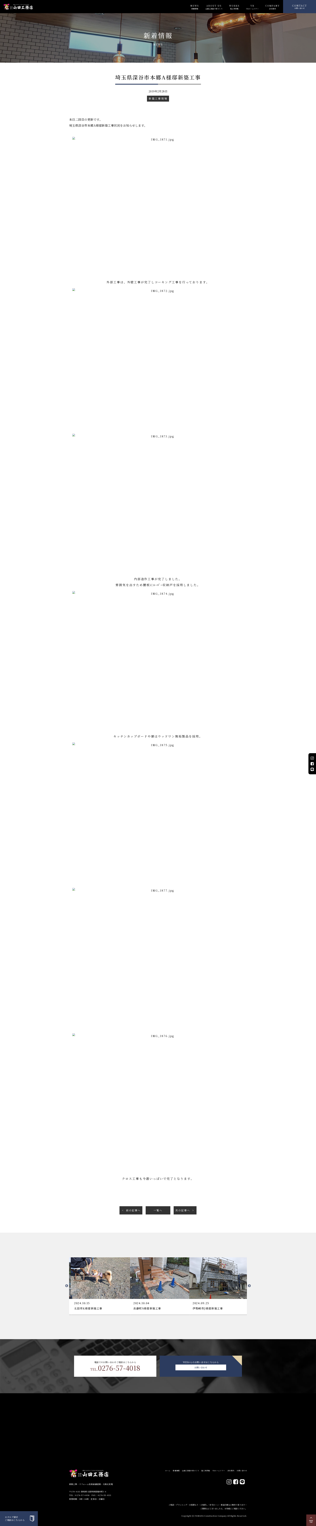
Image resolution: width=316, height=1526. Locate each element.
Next (249, 1286)
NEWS (194, 7)
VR (252, 7)
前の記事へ (133, 1210)
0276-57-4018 (115, 1368)
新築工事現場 (158, 98)
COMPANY (272, 7)
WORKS (234, 7)
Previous (66, 1286)
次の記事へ (182, 1210)
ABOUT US (214, 7)
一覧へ (158, 1210)
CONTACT (299, 6)
